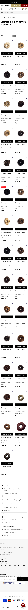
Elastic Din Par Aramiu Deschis (20, 353)
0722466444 (7, 496)
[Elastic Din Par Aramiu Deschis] (21, 338)
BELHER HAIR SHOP (5, 5)
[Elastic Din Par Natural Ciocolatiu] (7, 426)
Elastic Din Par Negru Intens (20, 178)
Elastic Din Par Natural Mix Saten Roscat (7, 471)
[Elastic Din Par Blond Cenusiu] (7, 104)
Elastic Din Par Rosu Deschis (19, 295)
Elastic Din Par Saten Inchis (19, 148)
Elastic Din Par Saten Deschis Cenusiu (5, 295)
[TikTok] (14, 565)
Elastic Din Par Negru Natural (6, 207)
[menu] (1, 9)
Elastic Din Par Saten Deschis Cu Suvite (19, 90)
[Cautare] (6, 9)
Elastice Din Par (9, 12)
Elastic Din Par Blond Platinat (6, 61)
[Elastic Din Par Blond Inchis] (21, 192)
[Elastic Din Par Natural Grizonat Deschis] (21, 397)
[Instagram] (5, 565)
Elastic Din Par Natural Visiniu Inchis (20, 441)
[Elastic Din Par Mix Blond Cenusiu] (21, 45)
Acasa (2, 12)
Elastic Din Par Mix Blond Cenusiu (20, 61)
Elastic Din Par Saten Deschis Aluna (19, 266)
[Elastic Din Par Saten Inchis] (21, 133)
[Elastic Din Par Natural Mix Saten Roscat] (7, 455)
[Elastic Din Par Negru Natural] (7, 192)
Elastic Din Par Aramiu (6, 411)
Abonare (22, 579)
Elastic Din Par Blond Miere (6, 324)
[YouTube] (23, 565)
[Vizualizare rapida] (12, 40)
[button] (13, 36)
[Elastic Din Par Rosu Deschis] (21, 279)
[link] (13, 608)
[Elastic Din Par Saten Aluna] (7, 338)
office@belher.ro (5, 554)
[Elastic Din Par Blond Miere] (7, 309)
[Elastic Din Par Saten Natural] (7, 74)
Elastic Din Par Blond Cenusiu (6, 119)
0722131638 (7, 510)
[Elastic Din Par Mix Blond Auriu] (7, 221)
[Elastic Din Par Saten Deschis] (7, 162)
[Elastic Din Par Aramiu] (7, 397)
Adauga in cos (7, 53)
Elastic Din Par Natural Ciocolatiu (6, 441)
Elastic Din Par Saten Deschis (5, 178)
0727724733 (7, 522)
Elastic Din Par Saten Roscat (5, 383)
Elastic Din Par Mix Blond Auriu (6, 236)
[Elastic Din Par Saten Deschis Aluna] (21, 250)
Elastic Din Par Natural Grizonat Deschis (20, 412)
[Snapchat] (19, 565)
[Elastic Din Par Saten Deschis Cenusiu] (7, 279)
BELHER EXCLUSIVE (16, 5)
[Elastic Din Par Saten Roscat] (7, 367)
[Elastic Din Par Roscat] (21, 309)
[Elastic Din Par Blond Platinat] (7, 45)
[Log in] (19, 9)
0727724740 (7, 535)
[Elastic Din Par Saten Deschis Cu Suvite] (21, 74)
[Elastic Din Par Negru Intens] (21, 162)
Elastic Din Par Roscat (20, 323)
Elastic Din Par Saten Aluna (5, 353)
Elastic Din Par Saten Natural (5, 90)
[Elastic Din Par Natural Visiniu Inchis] (21, 426)
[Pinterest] (10, 565)
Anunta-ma (7, 199)
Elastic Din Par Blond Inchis (19, 207)
